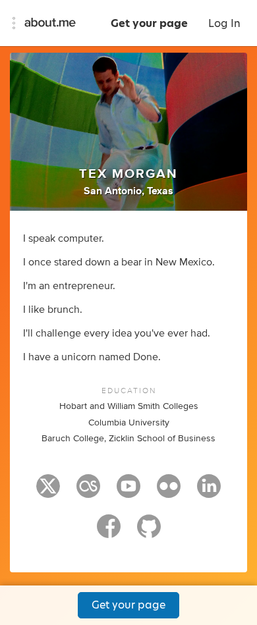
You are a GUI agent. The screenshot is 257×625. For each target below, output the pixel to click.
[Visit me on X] (48, 492)
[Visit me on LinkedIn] (209, 492)
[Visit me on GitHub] (149, 532)
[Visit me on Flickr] (169, 492)
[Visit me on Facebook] (109, 532)
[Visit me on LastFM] (88, 492)
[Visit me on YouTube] (128, 492)
